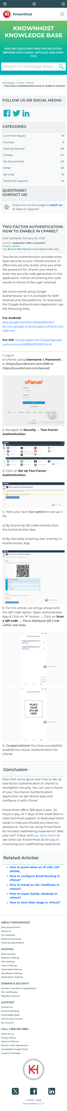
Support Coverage (10, 1053)
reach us (56, 205)
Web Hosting (8, 954)
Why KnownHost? (11, 927)
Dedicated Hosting (11, 969)
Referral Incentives (11, 939)
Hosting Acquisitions (12, 942)
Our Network (8, 935)
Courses (8, 142)
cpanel (45, 249)
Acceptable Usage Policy (14, 1049)
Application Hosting (12, 977)
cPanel (30, 82)
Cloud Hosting (9, 965)
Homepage (8, 82)
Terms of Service (10, 1041)
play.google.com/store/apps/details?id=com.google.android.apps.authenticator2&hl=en (32, 326)
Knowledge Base (10, 1015)
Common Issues (14, 135)
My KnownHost (13, 161)
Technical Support (15, 180)
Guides (20, 82)
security (55, 249)
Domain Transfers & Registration (18, 988)
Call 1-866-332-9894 (15, 1029)
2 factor (13, 249)
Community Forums (12, 1018)
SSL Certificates (9, 992)
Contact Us (7, 1007)
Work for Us (7, 1033)
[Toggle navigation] (62, 14)
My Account (7, 1022)
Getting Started (14, 148)
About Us (6, 931)
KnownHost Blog (10, 1011)
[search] (61, 66)
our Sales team (45, 835)
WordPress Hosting (11, 973)
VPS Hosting (8, 961)
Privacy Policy (8, 1037)
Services (8, 174)
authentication (32, 249)
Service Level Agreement (14, 1045)
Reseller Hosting (10, 957)
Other (7, 168)
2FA (21, 249)
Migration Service (10, 996)
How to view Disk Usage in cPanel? (35, 902)
